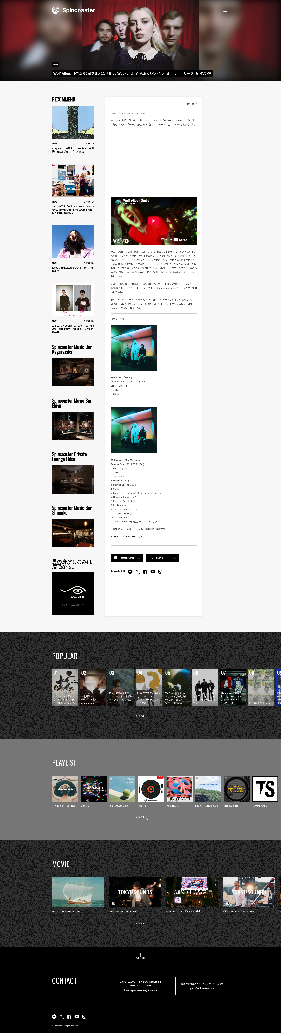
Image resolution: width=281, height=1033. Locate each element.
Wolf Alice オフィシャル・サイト (128, 536)
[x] (137, 573)
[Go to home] (73, 10)
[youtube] (152, 573)
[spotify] (130, 573)
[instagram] (160, 573)
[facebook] (145, 573)
